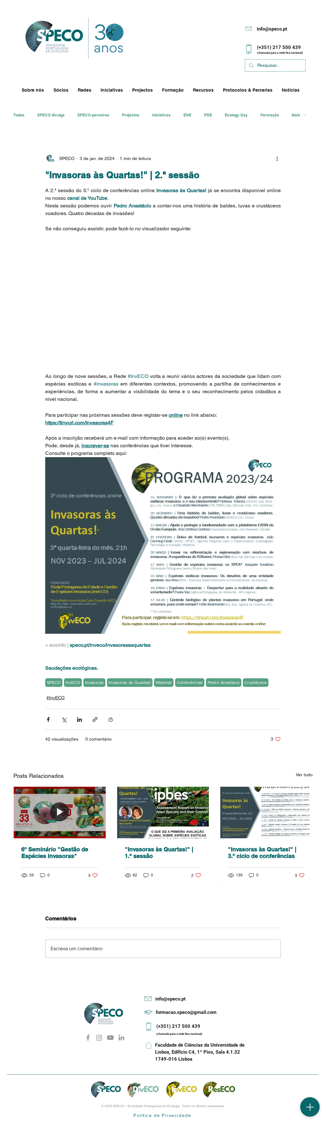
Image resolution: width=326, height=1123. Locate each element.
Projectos (130, 115)
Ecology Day (236, 115)
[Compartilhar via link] (95, 719)
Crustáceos (255, 682)
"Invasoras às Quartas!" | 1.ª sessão (159, 852)
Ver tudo (304, 774)
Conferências (190, 682)
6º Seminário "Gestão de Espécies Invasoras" (54, 852)
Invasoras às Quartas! (130, 682)
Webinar (164, 682)
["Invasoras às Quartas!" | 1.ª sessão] (163, 812)
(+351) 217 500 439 (178, 1026)
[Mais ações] (277, 158)
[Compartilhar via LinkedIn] (79, 719)
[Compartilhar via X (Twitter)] (64, 719)
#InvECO (55, 697)
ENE (187, 115)
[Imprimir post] (111, 719)
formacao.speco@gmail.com (186, 1012)
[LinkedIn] (121, 1038)
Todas (19, 115)
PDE (208, 115)
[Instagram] (99, 1038)
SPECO (54, 682)
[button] (34, 90)
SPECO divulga (51, 115)
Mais (296, 115)
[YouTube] (110, 1038)
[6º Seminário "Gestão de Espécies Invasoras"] (60, 812)
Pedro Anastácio (224, 682)
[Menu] (310, 1107)
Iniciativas (161, 115)
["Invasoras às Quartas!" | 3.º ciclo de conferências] (266, 812)
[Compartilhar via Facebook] (48, 719)
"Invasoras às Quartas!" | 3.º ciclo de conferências (262, 852)
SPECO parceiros (93, 115)
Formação (269, 115)
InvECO (73, 682)
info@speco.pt (272, 29)
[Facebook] (88, 1038)
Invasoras (94, 682)
